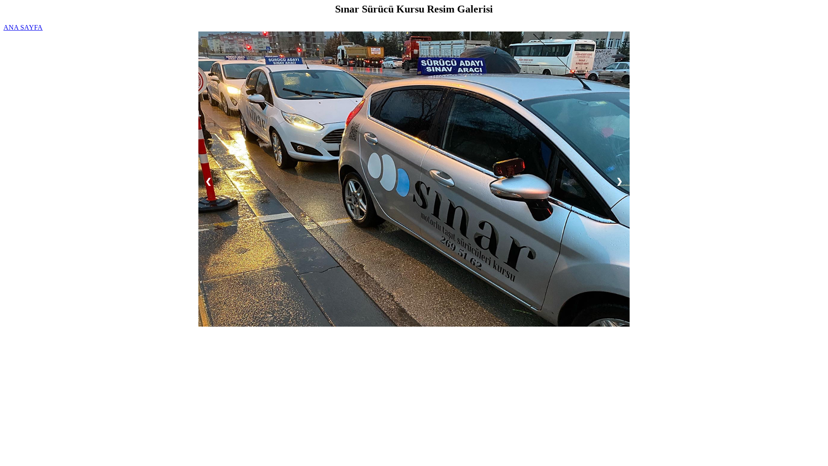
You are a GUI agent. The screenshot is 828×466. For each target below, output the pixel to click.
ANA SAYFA (23, 27)
